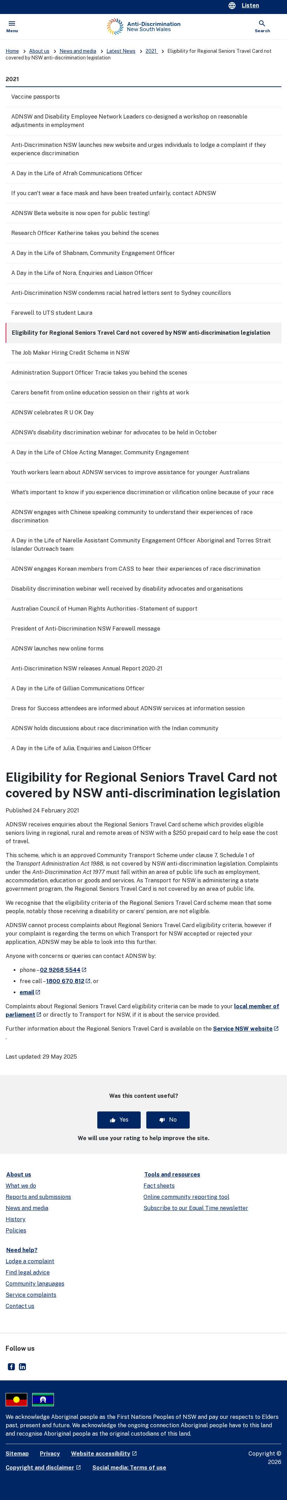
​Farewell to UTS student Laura (51, 313)
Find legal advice (28, 1272)
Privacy (50, 1453)
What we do (21, 1185)
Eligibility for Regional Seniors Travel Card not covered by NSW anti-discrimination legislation (141, 332)
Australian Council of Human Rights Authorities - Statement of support (104, 608)
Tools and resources (172, 1174)
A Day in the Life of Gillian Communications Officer (78, 688)
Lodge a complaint (30, 1261)
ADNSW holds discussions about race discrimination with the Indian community (114, 728)
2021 (152, 51)
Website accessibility (104, 1453)
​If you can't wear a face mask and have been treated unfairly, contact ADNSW (113, 193)
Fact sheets (159, 1185)
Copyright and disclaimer (43, 1467)
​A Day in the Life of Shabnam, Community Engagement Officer (93, 253)
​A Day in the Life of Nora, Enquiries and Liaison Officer (82, 273)
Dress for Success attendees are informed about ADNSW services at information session (128, 708)
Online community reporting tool (186, 1197)
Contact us (20, 1306)
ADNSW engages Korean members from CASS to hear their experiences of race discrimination (135, 569)
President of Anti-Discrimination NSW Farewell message (85, 628)
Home (12, 51)
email (30, 992)
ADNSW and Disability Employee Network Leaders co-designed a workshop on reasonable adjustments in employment (129, 120)
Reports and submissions (38, 1197)
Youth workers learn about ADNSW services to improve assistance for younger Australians (130, 472)
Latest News (120, 51)
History (16, 1219)
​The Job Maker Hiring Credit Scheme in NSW (70, 352)
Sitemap (17, 1453)
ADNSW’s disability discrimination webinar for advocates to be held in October (114, 432)
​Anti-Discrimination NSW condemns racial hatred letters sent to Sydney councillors (121, 293)
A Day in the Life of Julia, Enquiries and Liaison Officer (81, 748)
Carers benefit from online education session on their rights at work (100, 392)
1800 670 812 (68, 981)
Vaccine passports (35, 96)
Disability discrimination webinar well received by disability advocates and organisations (127, 588)
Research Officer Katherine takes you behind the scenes (85, 233)
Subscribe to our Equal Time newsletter (196, 1208)
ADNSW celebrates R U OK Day (52, 412)
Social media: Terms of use (129, 1467)
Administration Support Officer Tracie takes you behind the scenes (99, 372)
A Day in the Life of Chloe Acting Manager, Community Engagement (100, 452)
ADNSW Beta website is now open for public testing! (80, 213)
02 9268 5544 (63, 970)
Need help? (21, 1250)
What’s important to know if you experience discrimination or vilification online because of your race (142, 492)
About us (39, 51)
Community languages (35, 1283)
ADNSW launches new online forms (57, 648)
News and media (77, 51)
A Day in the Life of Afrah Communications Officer (76, 173)
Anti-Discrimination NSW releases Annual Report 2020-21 (86, 668)
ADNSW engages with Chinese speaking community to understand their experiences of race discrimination (132, 516)
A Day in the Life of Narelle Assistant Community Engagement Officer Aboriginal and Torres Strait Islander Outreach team (141, 544)
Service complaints (31, 1295)
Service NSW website (246, 1028)
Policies (16, 1230)
